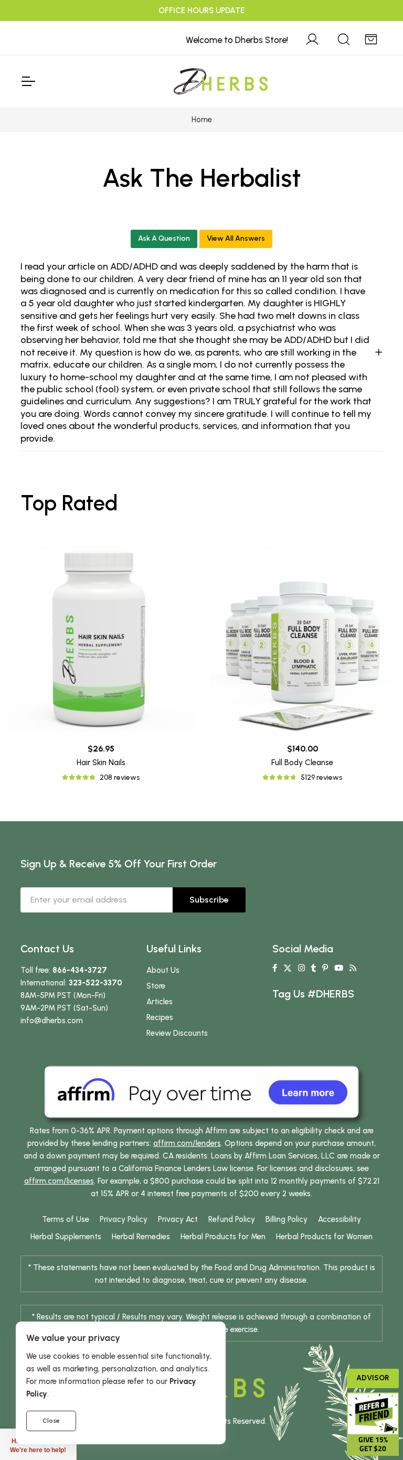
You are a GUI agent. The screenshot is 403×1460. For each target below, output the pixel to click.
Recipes (159, 1017)
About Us (162, 970)
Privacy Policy (123, 1219)
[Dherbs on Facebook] (274, 968)
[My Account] (312, 38)
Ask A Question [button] (164, 238)
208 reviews (120, 777)
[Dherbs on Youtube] (338, 968)
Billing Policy (286, 1219)
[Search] (343, 38)
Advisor (372, 1377)
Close (51, 1420)
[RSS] (352, 968)
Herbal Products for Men (223, 1236)
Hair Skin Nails (101, 762)
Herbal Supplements (65, 1236)
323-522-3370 (95, 982)
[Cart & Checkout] (371, 38)
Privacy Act (178, 1219)
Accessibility (339, 1219)
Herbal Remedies (141, 1236)
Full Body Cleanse (302, 762)
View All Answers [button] (236, 238)
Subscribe (209, 900)
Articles (159, 1001)
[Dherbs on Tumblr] (313, 968)
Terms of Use (65, 1219)
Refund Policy (231, 1219)
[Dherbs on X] (287, 968)
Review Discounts (177, 1033)
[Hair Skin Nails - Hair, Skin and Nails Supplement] (101, 639)
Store (155, 986)
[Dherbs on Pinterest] (325, 968)
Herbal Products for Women (324, 1236)
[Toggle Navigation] (27, 81)
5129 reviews (321, 777)
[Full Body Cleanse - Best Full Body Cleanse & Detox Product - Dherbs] (302, 639)
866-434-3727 (79, 970)
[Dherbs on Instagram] (301, 968)
